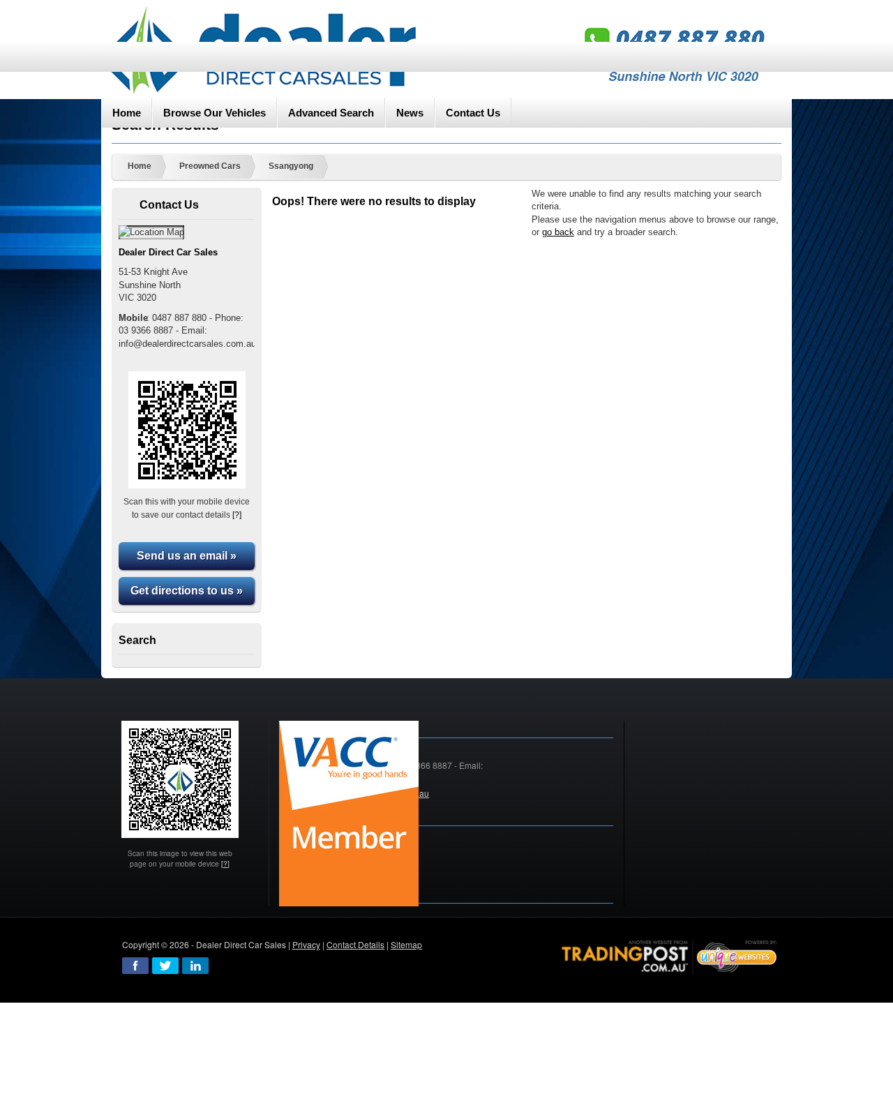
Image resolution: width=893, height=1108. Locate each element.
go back (558, 232)
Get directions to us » (186, 591)
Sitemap (406, 944)
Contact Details (355, 944)
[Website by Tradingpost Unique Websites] (669, 955)
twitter (165, 965)
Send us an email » (187, 556)
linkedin (195, 965)
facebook (135, 965)
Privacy (306, 944)
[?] (236, 514)
